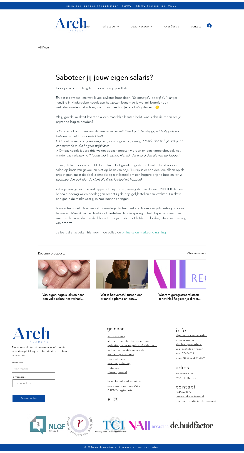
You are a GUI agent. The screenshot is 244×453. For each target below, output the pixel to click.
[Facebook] (109, 399)
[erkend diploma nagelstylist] (122, 274)
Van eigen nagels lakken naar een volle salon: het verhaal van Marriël (63, 297)
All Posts (43, 47)
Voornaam (17, 362)
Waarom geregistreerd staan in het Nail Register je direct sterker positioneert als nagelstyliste (178, 297)
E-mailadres (19, 376)
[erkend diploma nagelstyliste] (180, 274)
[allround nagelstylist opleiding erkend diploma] (64, 274)
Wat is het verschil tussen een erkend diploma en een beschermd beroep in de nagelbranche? (122, 297)
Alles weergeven (196, 252)
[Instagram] (115, 399)
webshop (114, 367)
